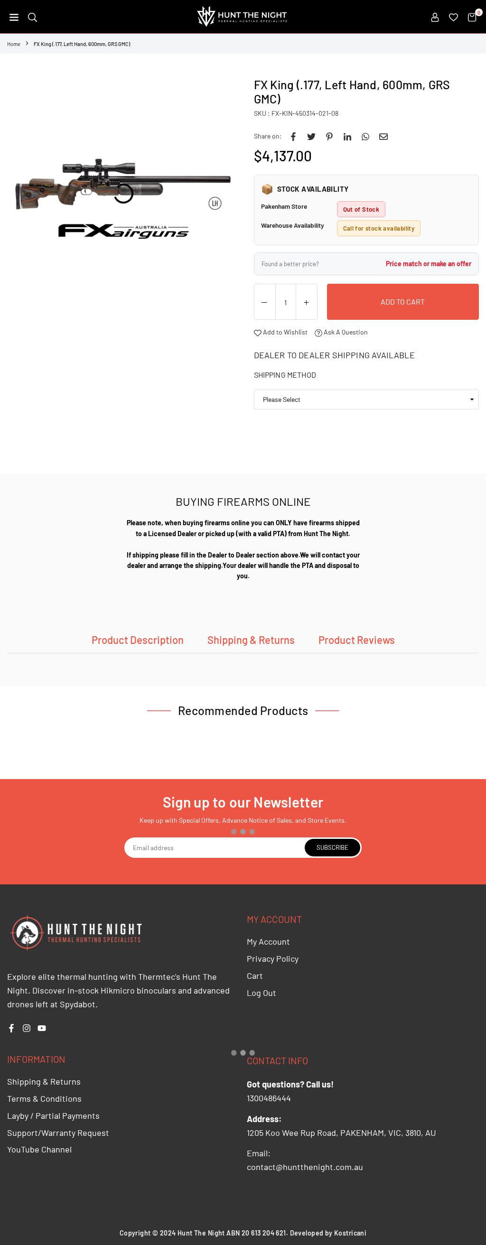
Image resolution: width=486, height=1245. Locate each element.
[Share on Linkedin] (347, 136)
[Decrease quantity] (264, 302)
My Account (268, 941)
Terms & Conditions (44, 1098)
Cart (255, 975)
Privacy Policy (273, 958)
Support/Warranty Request (58, 1132)
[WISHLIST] (453, 17)
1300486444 (269, 1098)
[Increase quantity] (306, 302)
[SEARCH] (32, 17)
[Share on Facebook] (293, 136)
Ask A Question (345, 332)
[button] (14, 17)
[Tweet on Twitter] (311, 136)
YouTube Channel (39, 1149)
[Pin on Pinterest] (329, 136)
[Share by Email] (383, 136)
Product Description (138, 639)
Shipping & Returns (251, 639)
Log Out (261, 992)
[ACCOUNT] (435, 17)
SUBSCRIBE (332, 847)
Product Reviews (356, 639)
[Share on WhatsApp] (365, 136)
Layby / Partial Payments (53, 1115)
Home (13, 44)
